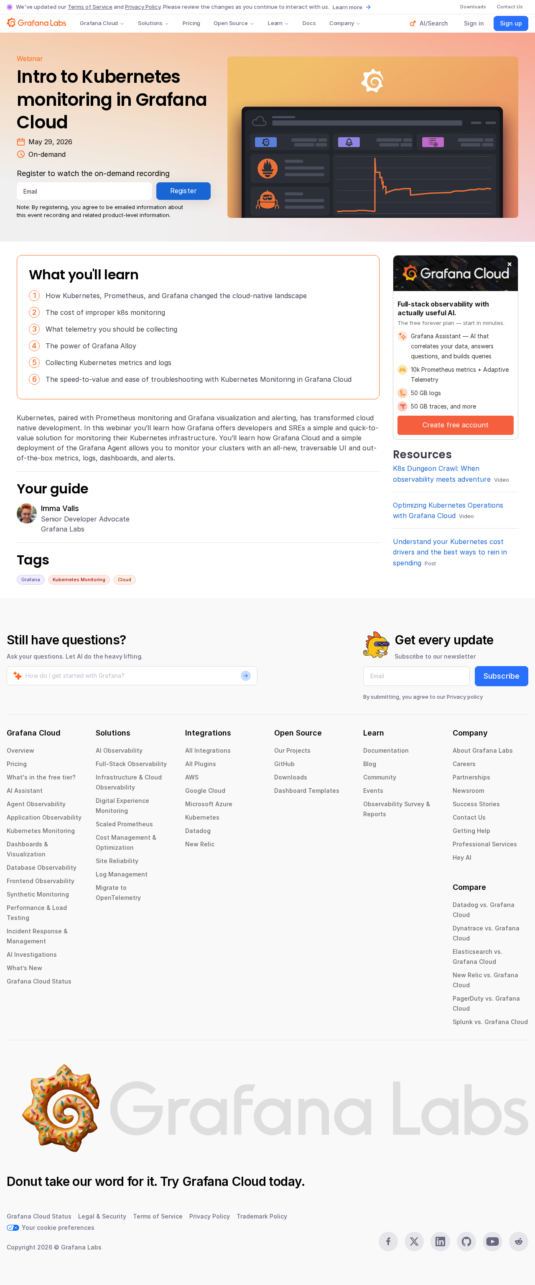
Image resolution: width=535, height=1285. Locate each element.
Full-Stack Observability (131, 763)
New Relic (199, 844)
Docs (309, 23)
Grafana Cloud (99, 23)
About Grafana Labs (483, 750)
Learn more (347, 7)
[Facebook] (388, 1241)
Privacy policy (465, 696)
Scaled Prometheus (124, 824)
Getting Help (471, 830)
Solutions (150, 23)
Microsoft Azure (208, 803)
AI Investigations (32, 954)
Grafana (30, 579)
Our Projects (292, 750)
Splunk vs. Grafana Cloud (490, 1021)
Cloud (124, 579)
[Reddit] (518, 1241)
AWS (192, 777)
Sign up (511, 23)
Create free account (456, 425)
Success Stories (476, 803)
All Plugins (200, 763)
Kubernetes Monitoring (79, 579)
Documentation (386, 750)
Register (183, 190)
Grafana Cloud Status (39, 981)
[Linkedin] (440, 1241)
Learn (275, 23)
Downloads (290, 777)
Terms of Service (90, 6)
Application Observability (44, 817)
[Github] (466, 1241)
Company (341, 23)
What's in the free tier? (41, 777)
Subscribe (502, 676)
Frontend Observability (40, 880)
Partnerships (471, 777)
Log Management (122, 874)
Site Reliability (117, 860)
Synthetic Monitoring (38, 894)
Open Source (231, 23)
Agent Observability (36, 803)
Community (379, 777)
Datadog (198, 830)
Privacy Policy (142, 6)
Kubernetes (202, 817)
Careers (464, 763)
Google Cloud (205, 790)
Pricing (191, 23)
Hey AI (462, 857)
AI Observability (119, 750)
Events (373, 790)
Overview (20, 750)
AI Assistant (25, 790)
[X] (414, 1241)
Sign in (474, 23)
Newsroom (468, 790)
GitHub (284, 763)
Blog (369, 763)
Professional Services (485, 844)
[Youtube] (492, 1241)
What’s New (24, 967)
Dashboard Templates (306, 790)
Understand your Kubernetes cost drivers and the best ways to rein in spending (450, 552)
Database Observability (41, 867)
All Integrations (208, 750)
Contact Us (469, 817)
